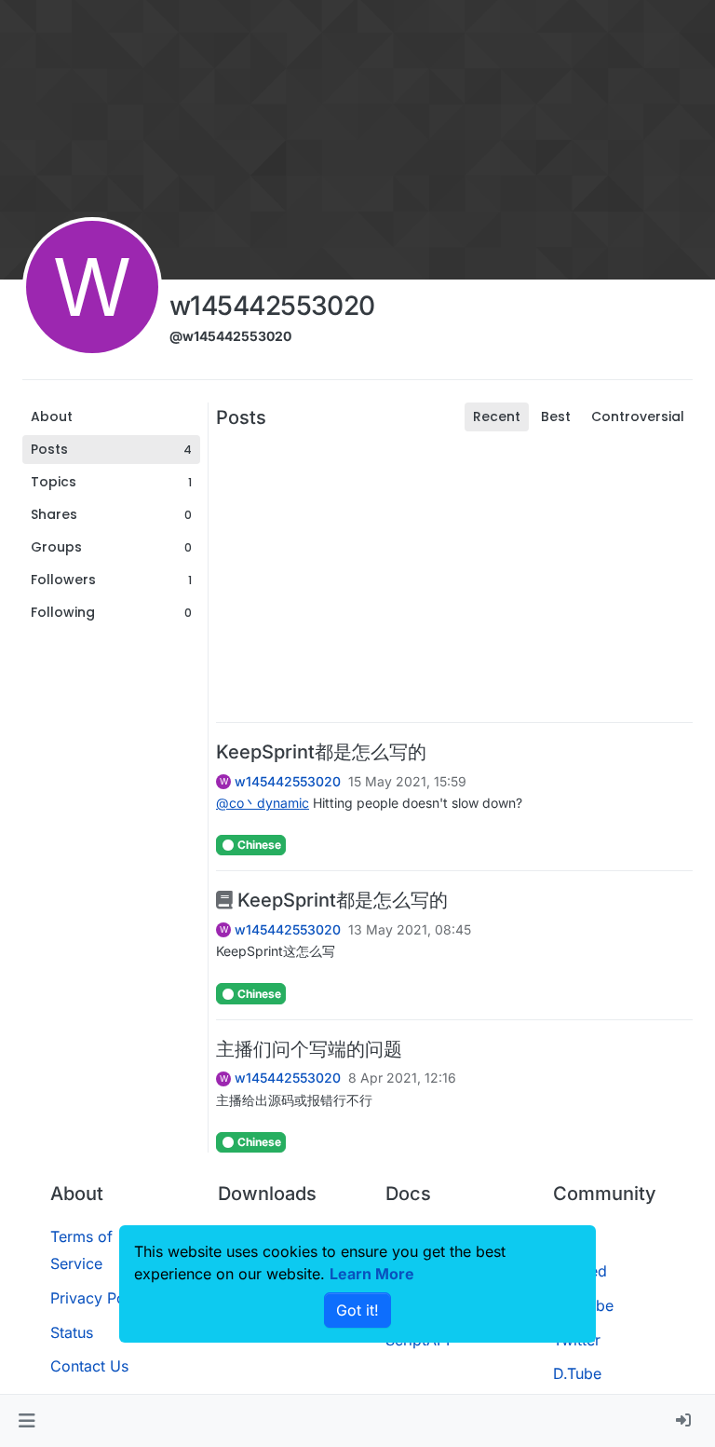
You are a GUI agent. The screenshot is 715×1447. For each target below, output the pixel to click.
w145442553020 (288, 781)
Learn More (372, 1273)
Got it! (357, 1310)
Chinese (258, 845)
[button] (26, 1421)
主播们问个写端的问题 (309, 1049)
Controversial (637, 416)
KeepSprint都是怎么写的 (321, 752)
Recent (496, 416)
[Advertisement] (454, 576)
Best (556, 416)
